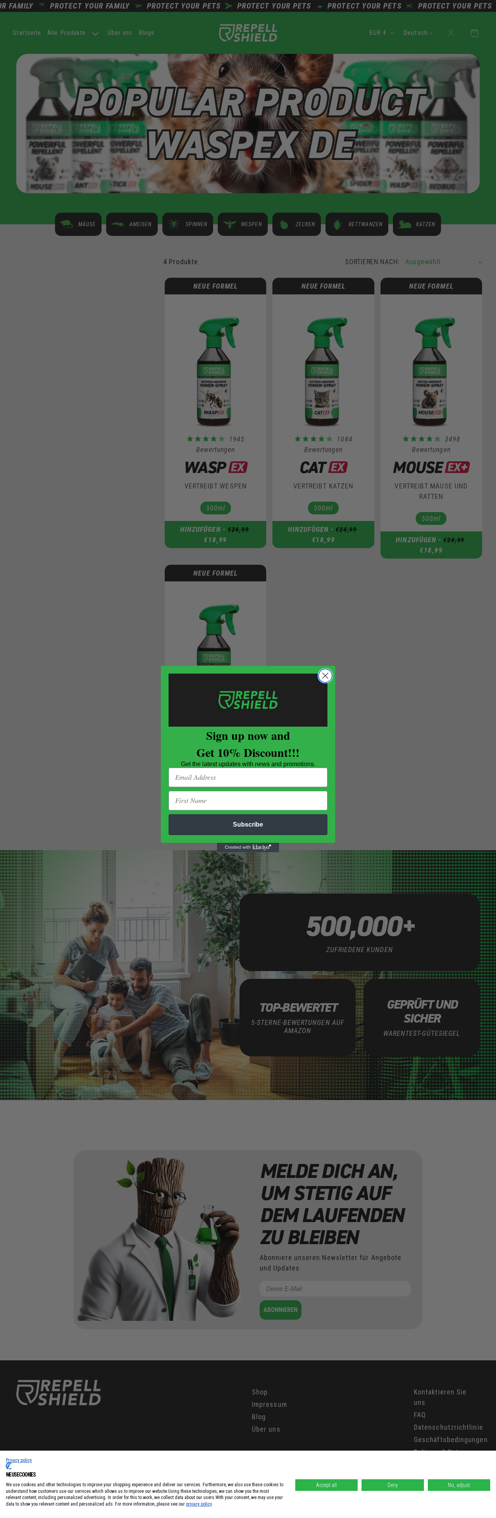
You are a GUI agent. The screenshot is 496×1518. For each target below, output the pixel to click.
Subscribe (248, 824)
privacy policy (199, 1504)
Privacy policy (19, 1460)
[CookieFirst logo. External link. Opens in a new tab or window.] (9, 1466)
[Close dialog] (325, 675)
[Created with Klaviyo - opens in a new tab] (248, 847)
